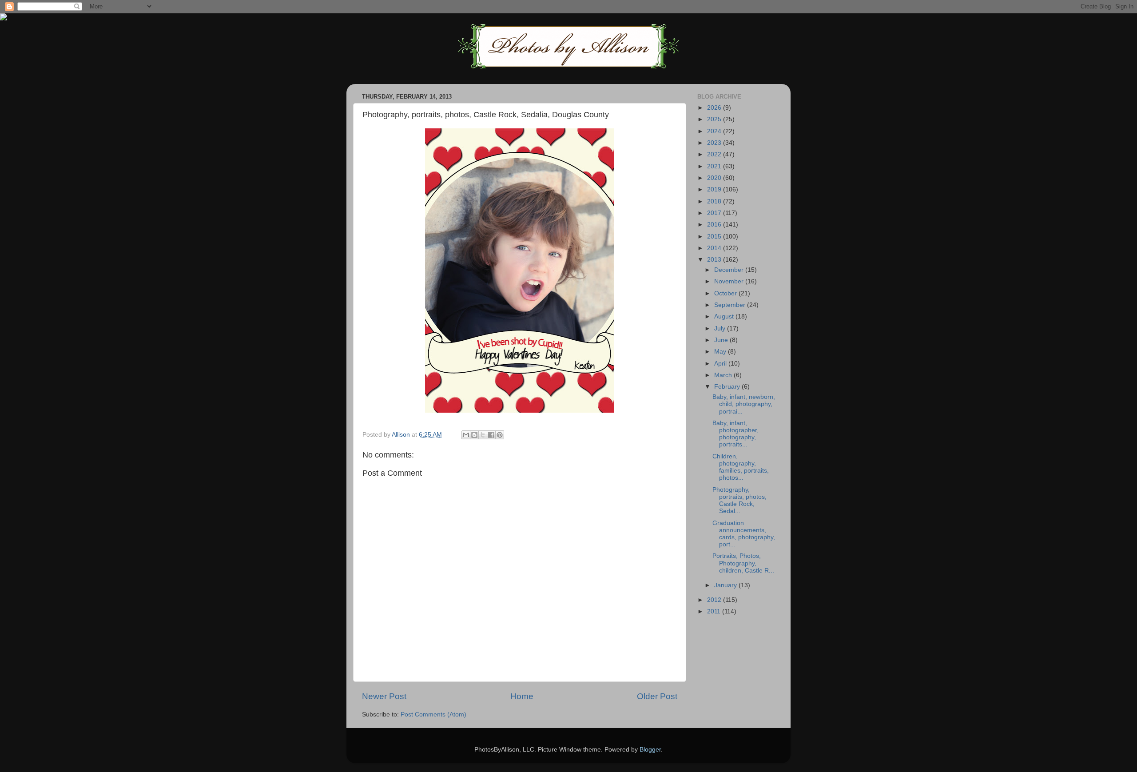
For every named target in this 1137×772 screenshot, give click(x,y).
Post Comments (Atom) (433, 714)
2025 (715, 119)
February (728, 386)
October (726, 293)
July (720, 328)
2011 (714, 611)
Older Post (657, 696)
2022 (715, 154)
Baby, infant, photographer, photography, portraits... (735, 434)
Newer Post (384, 696)
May (721, 351)
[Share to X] (482, 434)
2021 (715, 166)
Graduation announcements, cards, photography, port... (743, 534)
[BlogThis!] (474, 434)
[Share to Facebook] (491, 434)
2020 (715, 178)
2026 (715, 107)
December (729, 270)
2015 (715, 236)
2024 (715, 131)
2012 (715, 600)
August (724, 316)
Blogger (650, 749)
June (722, 340)
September (730, 305)
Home (521, 696)
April (721, 363)
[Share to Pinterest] (499, 434)
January (726, 585)
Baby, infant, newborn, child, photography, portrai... (743, 404)
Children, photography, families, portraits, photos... (740, 467)
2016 (715, 224)
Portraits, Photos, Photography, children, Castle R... (743, 563)
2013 (715, 259)
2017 (715, 213)
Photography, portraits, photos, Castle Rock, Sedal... (739, 500)
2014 (715, 248)
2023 (715, 142)
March (724, 375)
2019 (715, 189)
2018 (715, 201)
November (729, 281)
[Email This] (465, 434)
